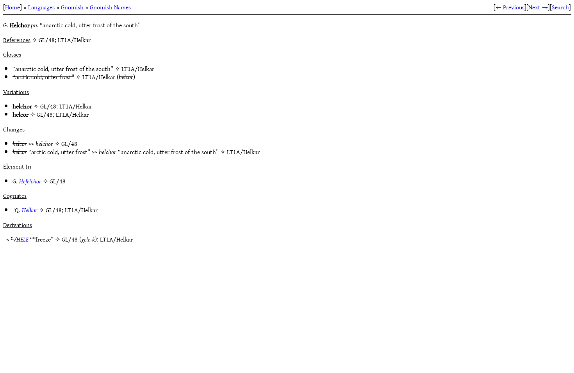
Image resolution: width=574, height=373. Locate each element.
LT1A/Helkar (137, 68)
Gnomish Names (110, 7)
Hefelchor (30, 181)
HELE (22, 239)
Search (560, 7)
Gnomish (72, 7)
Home (12, 7)
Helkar (29, 209)
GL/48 (48, 106)
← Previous (510, 7)
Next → (538, 7)
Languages (41, 7)
